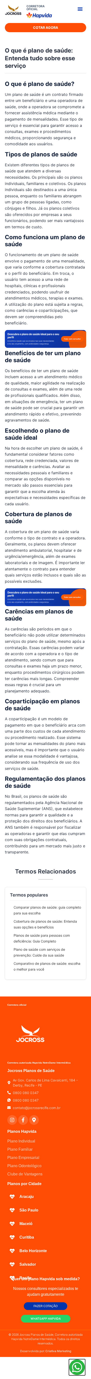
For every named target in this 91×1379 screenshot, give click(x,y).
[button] (80, 9)
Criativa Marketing (58, 1351)
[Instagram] (12, 1120)
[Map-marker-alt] (34, 1120)
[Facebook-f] (23, 1120)
